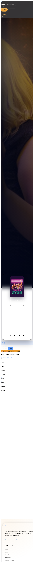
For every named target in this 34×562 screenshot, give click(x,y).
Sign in (4, 11)
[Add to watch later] (10, 335)
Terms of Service (9, 560)
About (6, 552)
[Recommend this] (15, 335)
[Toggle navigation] (2, 17)
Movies (3, 4)
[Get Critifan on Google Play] (21, 540)
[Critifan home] (17, 2)
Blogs (12, 4)
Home (10, 300)
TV (6, 4)
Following (4, 348)
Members (9, 4)
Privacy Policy (8, 557)
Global (10, 348)
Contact (7, 555)
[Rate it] (24, 335)
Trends (4, 9)
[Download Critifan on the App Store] (10, 540)
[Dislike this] (19, 335)
